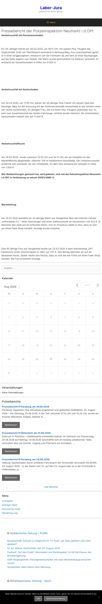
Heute (87, 285)
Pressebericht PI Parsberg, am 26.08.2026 (25, 406)
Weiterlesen (11, 425)
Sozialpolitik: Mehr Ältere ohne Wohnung (28, 567)
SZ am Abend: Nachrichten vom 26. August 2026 (33, 548)
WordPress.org (10, 513)
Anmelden (7, 501)
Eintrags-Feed (9, 505)
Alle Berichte (51, 487)
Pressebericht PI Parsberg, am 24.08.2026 (26, 459)
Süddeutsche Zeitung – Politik (29, 533)
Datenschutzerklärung (55, 598)
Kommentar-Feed (11, 509)
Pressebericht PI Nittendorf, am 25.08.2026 (26, 433)
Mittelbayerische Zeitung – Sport (30, 580)
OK (38, 598)
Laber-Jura (51, 7)
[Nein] (98, 597)
